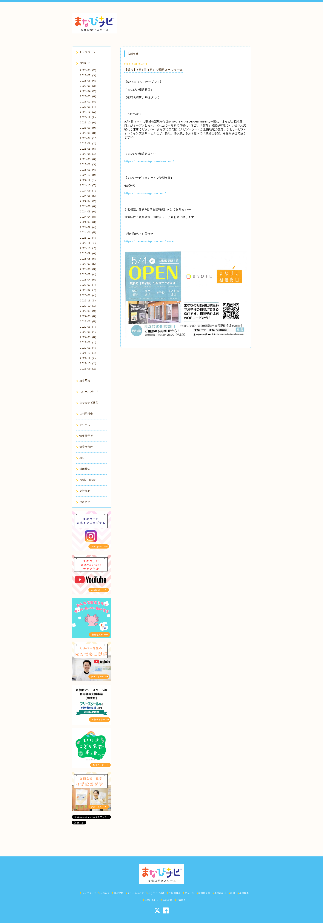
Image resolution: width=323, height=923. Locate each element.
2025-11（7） (88, 117)
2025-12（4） (89, 112)
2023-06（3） (89, 269)
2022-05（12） (89, 331)
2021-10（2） (89, 363)
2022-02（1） (89, 342)
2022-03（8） (89, 337)
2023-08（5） (89, 258)
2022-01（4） (89, 347)
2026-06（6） (89, 80)
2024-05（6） (89, 211)
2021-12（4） (89, 352)
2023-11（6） (88, 242)
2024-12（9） (89, 174)
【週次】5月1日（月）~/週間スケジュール (153, 69)
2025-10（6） (89, 122)
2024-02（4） (89, 227)
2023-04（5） (89, 279)
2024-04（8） (89, 216)
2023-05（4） (89, 274)
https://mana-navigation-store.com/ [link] (149, 161)
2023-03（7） (89, 284)
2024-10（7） (89, 185)
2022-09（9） (89, 310)
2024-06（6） (89, 206)
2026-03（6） (89, 96)
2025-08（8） (89, 132)
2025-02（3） (89, 164)
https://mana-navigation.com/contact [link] (150, 241)
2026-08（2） (89, 70)
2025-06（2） (89, 143)
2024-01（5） (89, 232)
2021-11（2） (88, 358)
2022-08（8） (89, 316)
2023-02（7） (89, 290)
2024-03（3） (89, 221)
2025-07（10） (89, 138)
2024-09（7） (89, 190)
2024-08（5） (89, 195)
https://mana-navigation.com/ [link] (145, 193)
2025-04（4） (89, 153)
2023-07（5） (89, 263)
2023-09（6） (89, 253)
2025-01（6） (89, 169)
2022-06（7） (89, 326)
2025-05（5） (89, 148)
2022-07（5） (89, 321)
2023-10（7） (89, 248)
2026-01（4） (89, 106)
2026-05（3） (89, 85)
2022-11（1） (88, 300)
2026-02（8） (89, 101)
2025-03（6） (89, 159)
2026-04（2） (89, 91)
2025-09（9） (89, 127)
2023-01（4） (89, 295)
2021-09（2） (89, 368)
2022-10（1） (89, 305)
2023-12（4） (89, 237)
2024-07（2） (89, 201)
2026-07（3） (89, 75)
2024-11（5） (88, 180)
